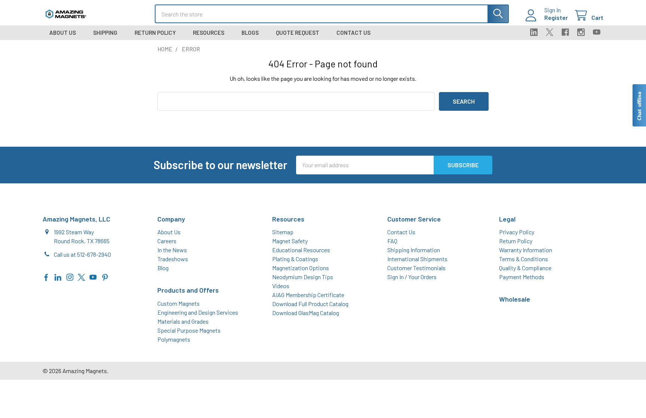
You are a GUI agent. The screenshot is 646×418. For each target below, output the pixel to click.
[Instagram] (581, 32)
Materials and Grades (183, 321)
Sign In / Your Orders (412, 276)
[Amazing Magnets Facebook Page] (46, 276)
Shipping (105, 32)
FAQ (392, 240)
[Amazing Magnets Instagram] (70, 276)
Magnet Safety (290, 240)
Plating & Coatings (295, 258)
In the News (172, 249)
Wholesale (514, 299)
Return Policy (155, 32)
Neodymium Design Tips (302, 276)
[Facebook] (565, 32)
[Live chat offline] (639, 105)
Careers (166, 240)
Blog (163, 267)
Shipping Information (413, 249)
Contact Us (353, 32)
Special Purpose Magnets (189, 330)
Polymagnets (173, 339)
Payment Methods (521, 276)
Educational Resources (301, 249)
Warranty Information (525, 249)
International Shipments (417, 258)
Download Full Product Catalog (310, 303)
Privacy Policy (516, 231)
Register (556, 17)
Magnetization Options (300, 267)
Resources (208, 32)
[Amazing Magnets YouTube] (93, 276)
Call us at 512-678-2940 (82, 254)
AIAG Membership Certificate (308, 294)
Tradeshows (172, 258)
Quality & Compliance (525, 267)
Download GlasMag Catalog (305, 312)
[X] (549, 32)
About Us (62, 32)
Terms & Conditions (523, 258)
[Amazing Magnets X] (81, 276)
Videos (280, 285)
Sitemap (282, 231)
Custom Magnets (178, 303)
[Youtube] (596, 32)
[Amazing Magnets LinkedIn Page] (58, 276)
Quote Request (297, 32)
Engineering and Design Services (197, 312)
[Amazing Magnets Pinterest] (105, 276)
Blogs (250, 32)
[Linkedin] (534, 32)
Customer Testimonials (416, 267)
